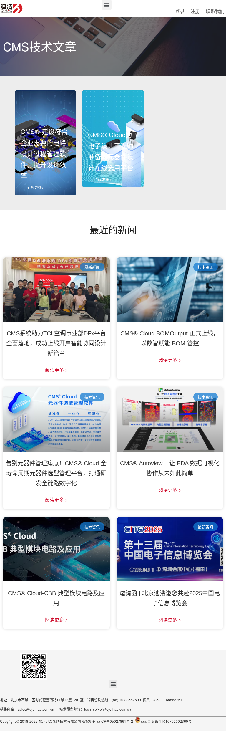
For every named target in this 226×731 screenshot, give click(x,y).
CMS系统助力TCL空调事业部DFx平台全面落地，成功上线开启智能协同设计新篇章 (56, 343)
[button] (107, 5)
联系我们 (215, 11)
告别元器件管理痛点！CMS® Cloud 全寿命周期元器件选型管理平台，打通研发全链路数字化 (56, 473)
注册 (195, 11)
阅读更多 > (56, 369)
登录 (180, 11)
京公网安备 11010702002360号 (166, 721)
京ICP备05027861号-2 (114, 721)
